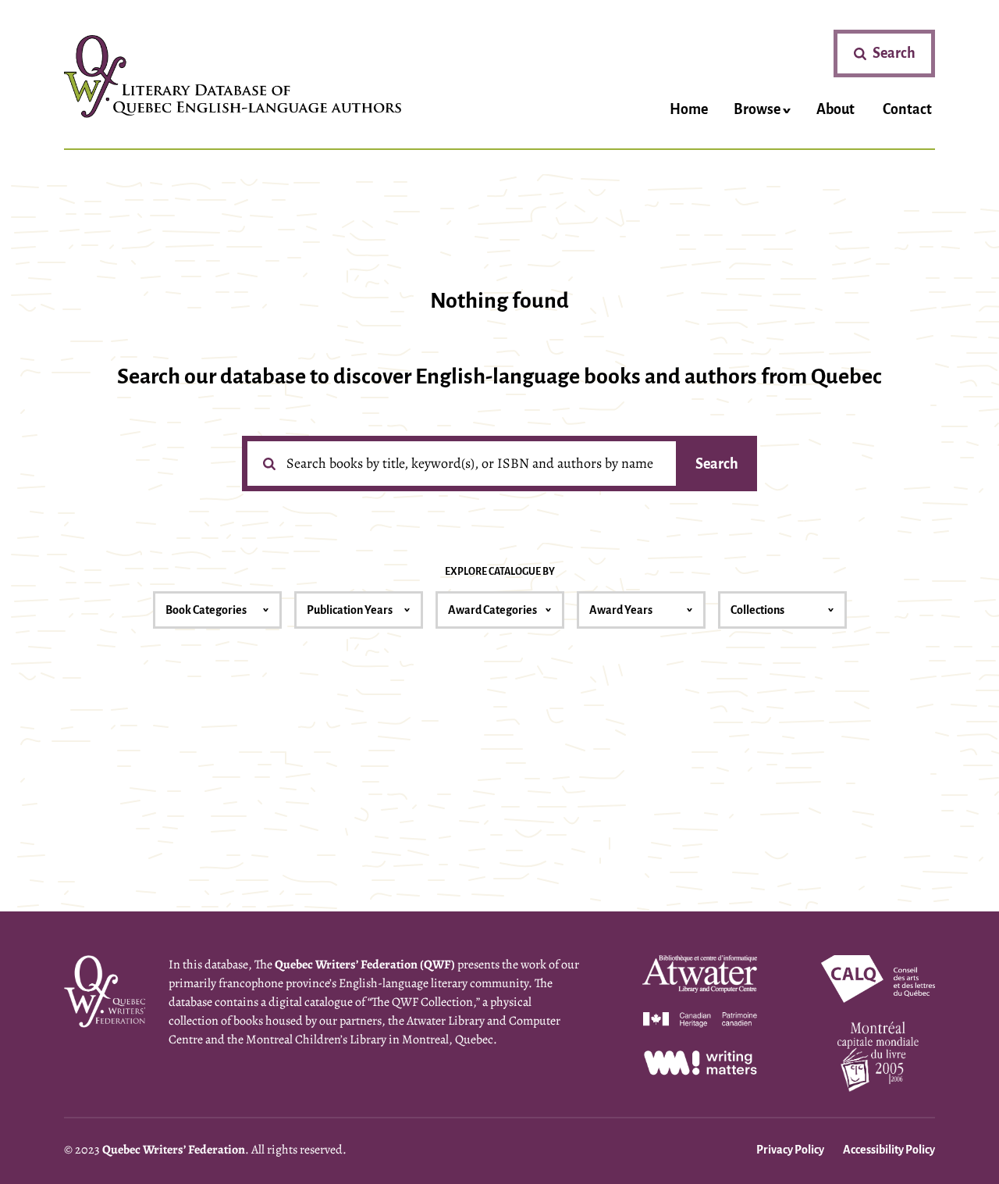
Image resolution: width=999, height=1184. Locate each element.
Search (716, 464)
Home (689, 109)
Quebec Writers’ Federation (173, 1149)
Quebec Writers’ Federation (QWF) (365, 964)
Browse (757, 109)
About (835, 109)
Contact (907, 109)
